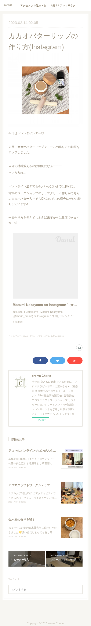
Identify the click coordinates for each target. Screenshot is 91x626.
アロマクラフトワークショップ (29, 485)
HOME (8, 5)
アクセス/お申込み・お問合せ (33, 5)
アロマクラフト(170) (40, 336)
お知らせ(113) (57, 336)
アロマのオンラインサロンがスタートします (38, 450)
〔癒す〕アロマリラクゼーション (62, 5)
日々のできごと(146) (18, 336)
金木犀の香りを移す (21, 519)
